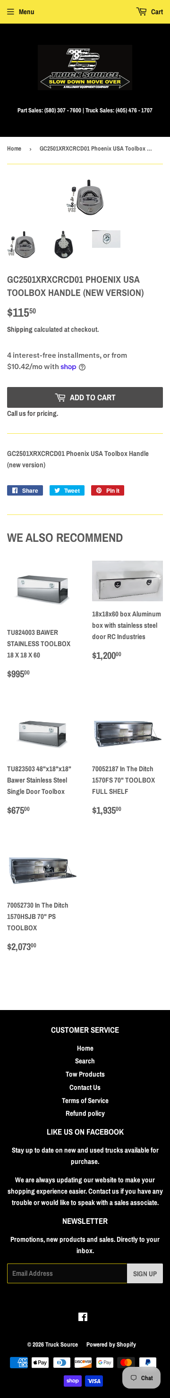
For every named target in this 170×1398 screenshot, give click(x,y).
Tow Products (85, 1074)
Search (85, 1061)
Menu (26, 12)
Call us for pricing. (32, 413)
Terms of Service (85, 1100)
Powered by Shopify (111, 1344)
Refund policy (85, 1113)
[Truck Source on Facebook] (83, 1318)
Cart (156, 12)
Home (14, 148)
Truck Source (61, 1344)
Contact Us (85, 1087)
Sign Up (145, 1274)
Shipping (20, 329)
